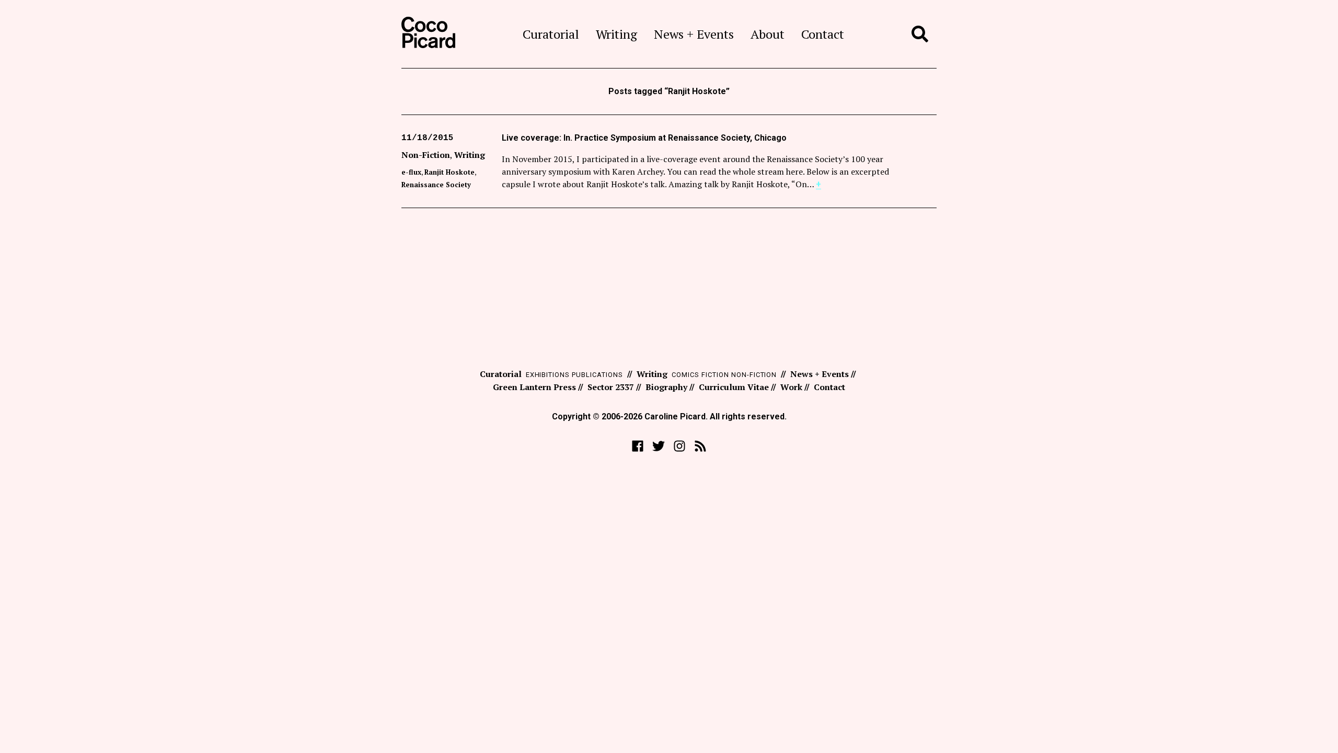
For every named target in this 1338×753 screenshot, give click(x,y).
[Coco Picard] (428, 34)
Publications (597, 375)
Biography (666, 387)
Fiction (715, 375)
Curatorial (551, 34)
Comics (685, 375)
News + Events (694, 34)
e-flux (411, 172)
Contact (822, 34)
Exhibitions (548, 375)
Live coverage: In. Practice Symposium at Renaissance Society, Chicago (644, 138)
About (768, 34)
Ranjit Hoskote (449, 172)
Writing (616, 34)
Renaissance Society (436, 184)
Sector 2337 (610, 387)
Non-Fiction (425, 155)
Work (791, 387)
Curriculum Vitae (734, 387)
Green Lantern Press (534, 387)
